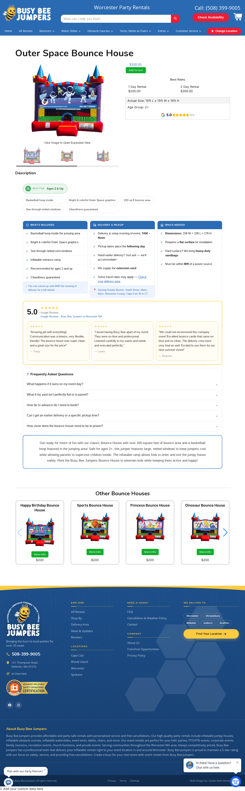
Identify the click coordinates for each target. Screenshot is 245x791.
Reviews (76, 637)
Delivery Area (80, 624)
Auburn (207, 623)
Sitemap (134, 780)
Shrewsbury (213, 615)
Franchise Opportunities (143, 649)
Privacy (112, 780)
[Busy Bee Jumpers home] (23, 618)
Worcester (77, 668)
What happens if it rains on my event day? (122, 384)
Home (8, 31)
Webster (191, 623)
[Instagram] (18, 705)
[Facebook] (9, 705)
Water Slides (69, 31)
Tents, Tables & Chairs (134, 31)
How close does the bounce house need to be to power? (122, 426)
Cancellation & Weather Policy (147, 618)
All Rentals (26, 31)
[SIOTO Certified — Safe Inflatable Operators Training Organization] (27, 687)
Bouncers (45, 31)
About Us (133, 643)
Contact (132, 624)
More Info (40, 554)
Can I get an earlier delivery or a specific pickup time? (122, 415)
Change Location (226, 31)
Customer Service (187, 31)
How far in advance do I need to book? (122, 405)
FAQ (130, 612)
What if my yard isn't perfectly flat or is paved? (122, 395)
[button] (225, 532)
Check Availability (211, 17)
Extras (162, 31)
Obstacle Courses (98, 31)
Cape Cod (77, 655)
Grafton (224, 623)
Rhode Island (79, 662)
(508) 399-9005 (223, 7)
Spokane (76, 674)
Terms (123, 780)
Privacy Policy (136, 655)
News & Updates (82, 631)
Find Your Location (209, 634)
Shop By (76, 618)
